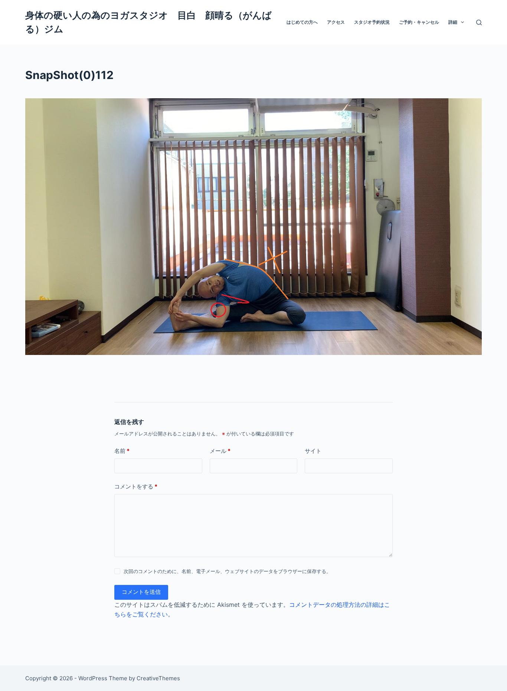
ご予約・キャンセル (419, 22)
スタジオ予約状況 (372, 22)
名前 (122, 450)
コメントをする (135, 486)
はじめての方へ (302, 22)
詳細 (452, 22)
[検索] (479, 22)
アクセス (336, 22)
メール (220, 450)
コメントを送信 (141, 591)
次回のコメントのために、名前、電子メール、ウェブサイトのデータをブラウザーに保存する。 (227, 571)
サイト (313, 450)
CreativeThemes (158, 678)
